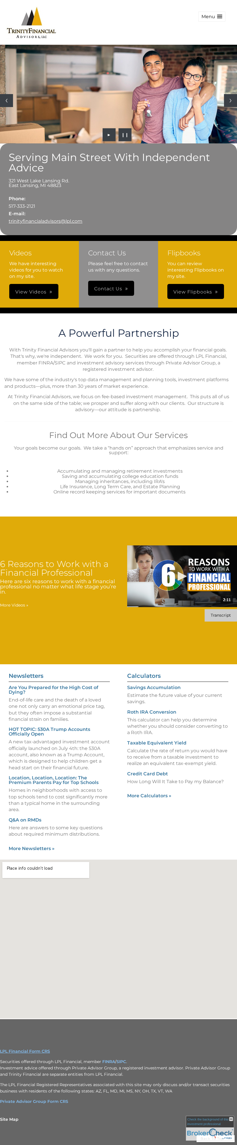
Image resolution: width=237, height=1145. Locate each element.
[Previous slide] (6, 100)
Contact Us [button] (108, 288)
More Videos (14, 605)
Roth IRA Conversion (151, 712)
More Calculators (149, 795)
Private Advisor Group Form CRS (34, 1101)
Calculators (144, 675)
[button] (211, 17)
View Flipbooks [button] (192, 292)
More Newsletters (32, 848)
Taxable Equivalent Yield (156, 743)
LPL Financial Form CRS (25, 1051)
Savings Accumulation (154, 687)
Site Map (9, 1119)
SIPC (121, 1061)
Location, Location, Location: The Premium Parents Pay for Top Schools (54, 780)
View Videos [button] (31, 292)
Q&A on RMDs (25, 820)
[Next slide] (230, 100)
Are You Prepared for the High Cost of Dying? (53, 690)
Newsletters (26, 675)
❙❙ (125, 134)
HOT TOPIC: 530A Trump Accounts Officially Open (49, 732)
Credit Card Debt (147, 774)
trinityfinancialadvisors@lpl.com (45, 221)
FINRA (108, 1061)
